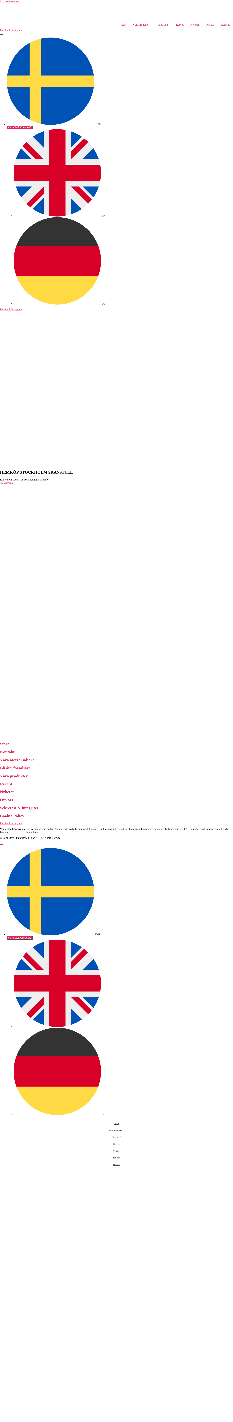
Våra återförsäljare (17, 760)
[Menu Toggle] (1, 34)
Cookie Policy (12, 816)
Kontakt (225, 24)
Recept (180, 24)
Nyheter (194, 24)
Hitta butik (163, 24)
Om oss (210, 24)
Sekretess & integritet (19, 808)
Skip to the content (10, 1)
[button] (6, 482)
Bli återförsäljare (15, 768)
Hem (123, 24)
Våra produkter (14, 776)
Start (4, 744)
